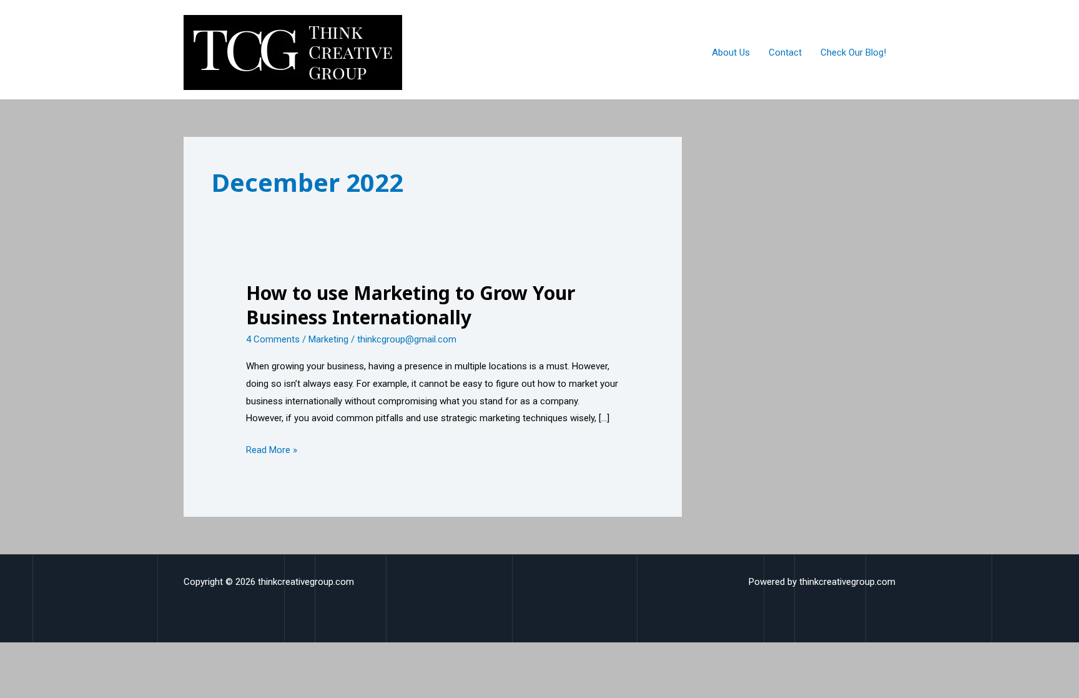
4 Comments (273, 339)
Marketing (328, 339)
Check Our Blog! (853, 52)
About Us (731, 52)
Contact (785, 52)
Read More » (271, 449)
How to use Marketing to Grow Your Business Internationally (410, 305)
